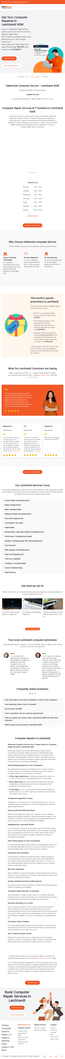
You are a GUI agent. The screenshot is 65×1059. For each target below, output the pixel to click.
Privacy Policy (54, 1039)
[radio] (6, 411)
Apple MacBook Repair (22, 1034)
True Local (33, 377)
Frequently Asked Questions (23, 1043)
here (53, 776)
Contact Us (53, 1030)
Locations (53, 1032)
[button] (32, 500)
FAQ (34, 693)
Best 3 (30, 373)
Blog (51, 1034)
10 (43, 622)
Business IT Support (40, 1028)
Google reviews (45, 375)
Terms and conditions (45, 958)
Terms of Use (54, 1037)
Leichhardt (33, 172)
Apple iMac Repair (23, 1037)
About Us (53, 1028)
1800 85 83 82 (6, 2)
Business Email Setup (40, 1030)
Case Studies (21, 1039)
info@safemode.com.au (20, 2)
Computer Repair (23, 1031)
